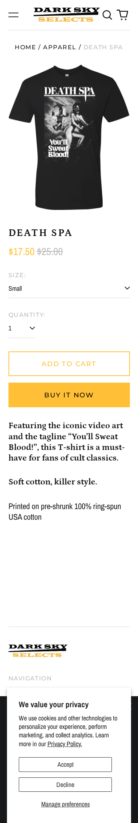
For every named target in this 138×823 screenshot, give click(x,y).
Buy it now (69, 395)
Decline (65, 784)
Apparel (60, 47)
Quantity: (27, 314)
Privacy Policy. (64, 743)
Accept (65, 764)
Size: (17, 275)
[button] (107, 14)
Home (25, 47)
